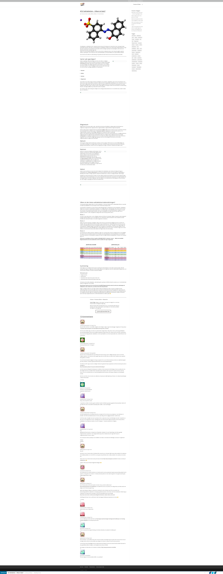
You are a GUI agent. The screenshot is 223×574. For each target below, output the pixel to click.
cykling (136, 37)
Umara (97, 302)
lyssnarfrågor (134, 50)
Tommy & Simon (84, 13)
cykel (133, 37)
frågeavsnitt (136, 41)
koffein (141, 44)
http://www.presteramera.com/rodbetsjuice (88, 486)
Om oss (81, 566)
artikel (89, 86)
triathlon (133, 63)
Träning (137, 63)
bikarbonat (139, 35)
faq (140, 39)
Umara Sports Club (117, 204)
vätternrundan (138, 68)
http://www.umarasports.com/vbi (110, 458)
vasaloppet (134, 67)
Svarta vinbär (139, 59)
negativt (124, 232)
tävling (141, 63)
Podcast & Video (137, 4)
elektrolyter (140, 37)
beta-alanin (134, 35)
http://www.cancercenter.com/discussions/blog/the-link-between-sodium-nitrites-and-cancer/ (97, 494)
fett (132, 41)
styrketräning (134, 59)
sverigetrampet (134, 61)
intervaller (140, 43)
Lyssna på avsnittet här (103, 311)
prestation (136, 54)
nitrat (133, 54)
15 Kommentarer (100, 13)
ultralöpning (134, 65)
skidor (135, 57)
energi (133, 39)
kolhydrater (134, 46)
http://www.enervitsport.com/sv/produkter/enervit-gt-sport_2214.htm (95, 328)
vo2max (133, 68)
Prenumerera (92, 566)
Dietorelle (93, 227)
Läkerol (103, 227)
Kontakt (86, 566)
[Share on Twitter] (213, 573)
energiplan (137, 39)
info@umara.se (83, 460)
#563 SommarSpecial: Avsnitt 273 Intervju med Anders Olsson (137, 23)
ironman (137, 44)
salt (132, 57)
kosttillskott (134, 48)
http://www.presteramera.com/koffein (109, 547)
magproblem (138, 52)
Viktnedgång (139, 67)
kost (137, 46)
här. (121, 54)
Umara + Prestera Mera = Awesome (99, 299)
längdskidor (140, 50)
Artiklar (95, 13)
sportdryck (139, 57)
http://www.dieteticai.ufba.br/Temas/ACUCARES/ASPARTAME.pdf (92, 366)
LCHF (141, 48)
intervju (133, 44)
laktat (138, 48)
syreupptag (140, 61)
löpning (133, 52)
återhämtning (134, 70)
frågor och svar (134, 43)
